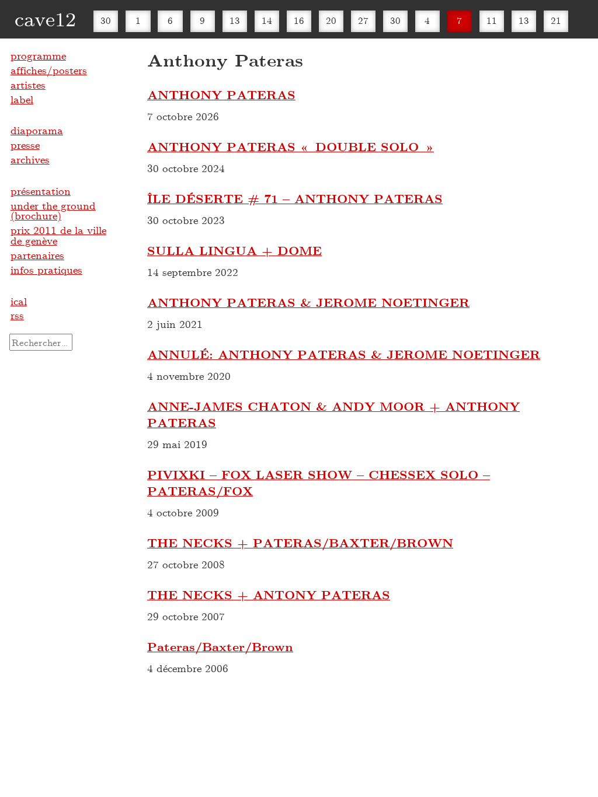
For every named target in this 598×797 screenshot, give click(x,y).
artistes (28, 84)
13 (235, 20)
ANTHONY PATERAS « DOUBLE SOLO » (290, 146)
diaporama (37, 130)
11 (491, 20)
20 (331, 20)
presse (25, 144)
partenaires (37, 255)
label (22, 99)
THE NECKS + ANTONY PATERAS (268, 594)
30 (105, 20)
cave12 (45, 18)
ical (19, 301)
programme (38, 55)
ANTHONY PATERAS (221, 94)
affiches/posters (49, 70)
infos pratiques (46, 269)
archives (30, 159)
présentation (41, 190)
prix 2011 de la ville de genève (58, 235)
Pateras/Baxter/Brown (220, 646)
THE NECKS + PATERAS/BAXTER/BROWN (300, 542)
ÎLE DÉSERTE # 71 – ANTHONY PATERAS (295, 198)
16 (299, 20)
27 (363, 20)
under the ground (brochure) (53, 210)
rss (17, 315)
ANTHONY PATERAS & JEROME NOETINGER (308, 302)
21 (556, 20)
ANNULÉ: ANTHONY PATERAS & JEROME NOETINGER (343, 354)
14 (267, 20)
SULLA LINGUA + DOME (234, 250)
